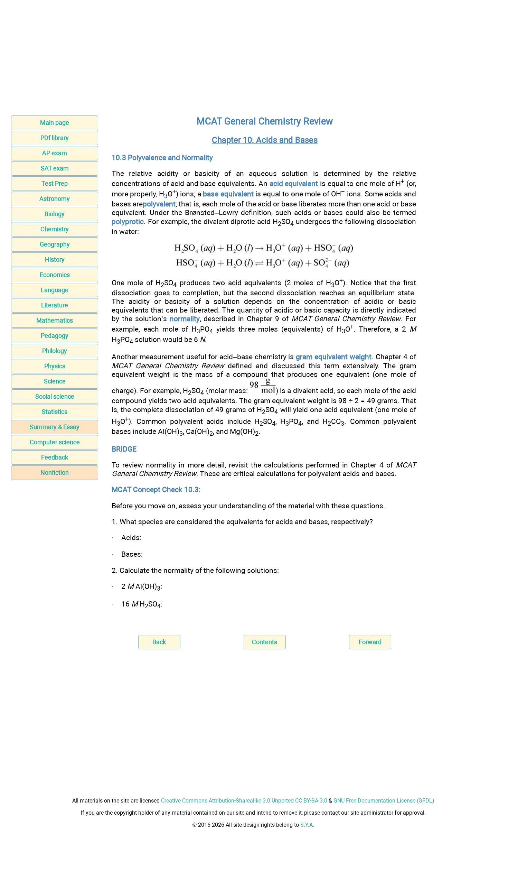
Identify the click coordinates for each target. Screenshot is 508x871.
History (55, 259)
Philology (54, 350)
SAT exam (55, 168)
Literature (54, 305)
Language (54, 290)
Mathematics (54, 320)
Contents (264, 642)
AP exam (54, 153)
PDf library (54, 137)
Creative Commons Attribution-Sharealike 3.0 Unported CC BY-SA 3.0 (244, 800)
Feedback (54, 457)
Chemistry (54, 229)
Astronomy (54, 198)
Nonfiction (54, 472)
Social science (54, 396)
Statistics (54, 411)
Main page (54, 122)
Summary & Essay (54, 426)
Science (55, 381)
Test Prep (54, 183)
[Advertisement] (254, 59)
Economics (55, 274)
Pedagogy (54, 335)
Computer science (55, 442)
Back (159, 642)
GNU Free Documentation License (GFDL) (383, 800)
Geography (55, 244)
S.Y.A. (307, 825)
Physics (54, 366)
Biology (55, 213)
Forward (370, 642)
